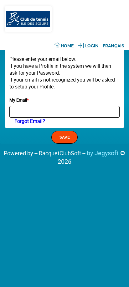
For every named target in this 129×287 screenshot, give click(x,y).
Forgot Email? (29, 121)
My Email (19, 100)
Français (113, 45)
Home (67, 45)
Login (92, 45)
